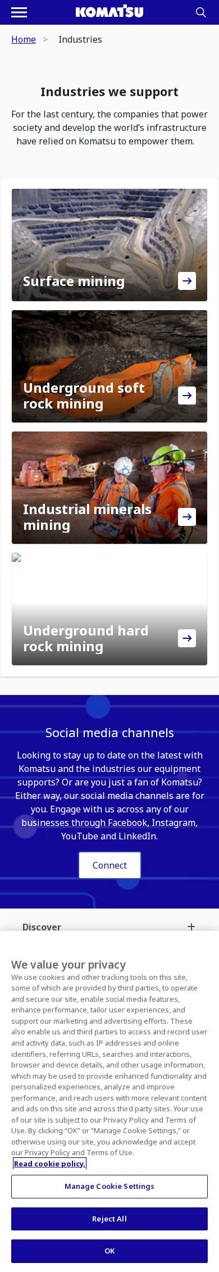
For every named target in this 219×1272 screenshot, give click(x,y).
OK (109, 1251)
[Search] (201, 12)
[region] (109, 1101)
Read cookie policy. (49, 1164)
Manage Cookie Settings (110, 1186)
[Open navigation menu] (19, 12)
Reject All (109, 1219)
